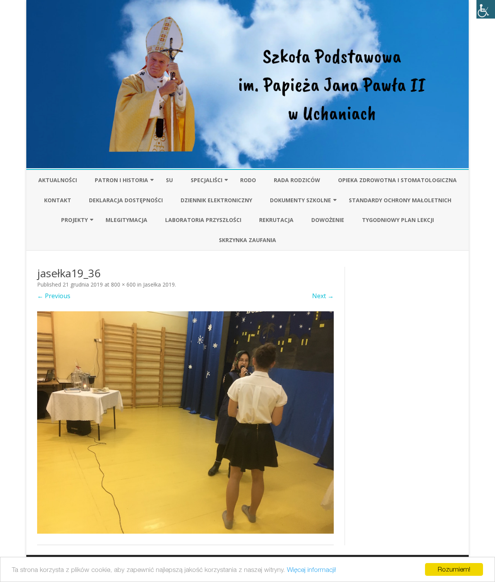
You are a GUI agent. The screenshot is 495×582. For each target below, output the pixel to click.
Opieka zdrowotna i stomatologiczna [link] (397, 180)
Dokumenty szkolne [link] (300, 200)
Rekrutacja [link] (276, 220)
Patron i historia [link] (121, 180)
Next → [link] (323, 296)
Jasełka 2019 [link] (159, 284)
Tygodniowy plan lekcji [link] (398, 220)
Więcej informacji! (311, 569)
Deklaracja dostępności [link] (126, 200)
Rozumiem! (454, 569)
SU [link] (169, 180)
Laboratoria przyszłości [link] (203, 220)
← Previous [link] (53, 296)
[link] (485, 9)
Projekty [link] (74, 220)
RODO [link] (248, 180)
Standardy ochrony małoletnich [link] (400, 200)
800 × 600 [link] (123, 284)
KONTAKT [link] (57, 200)
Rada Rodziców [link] (297, 180)
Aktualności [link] (57, 180)
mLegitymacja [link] (126, 220)
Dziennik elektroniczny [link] (216, 200)
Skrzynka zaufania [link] (247, 240)
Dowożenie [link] (327, 220)
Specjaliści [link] (206, 180)
